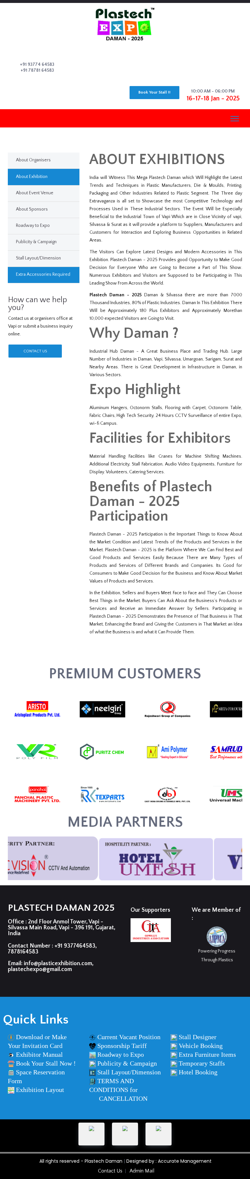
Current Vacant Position (128, 1036)
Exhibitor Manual (39, 1054)
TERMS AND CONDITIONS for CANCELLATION (118, 1089)
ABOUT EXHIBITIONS (157, 160)
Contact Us (110, 1171)
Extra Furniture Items (207, 1054)
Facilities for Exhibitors (160, 438)
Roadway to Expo (33, 225)
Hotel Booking (198, 1072)
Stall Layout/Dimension (38, 258)
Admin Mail (142, 1171)
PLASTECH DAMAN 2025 (61, 908)
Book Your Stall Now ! (46, 1063)
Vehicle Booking (201, 1045)
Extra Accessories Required (43, 274)
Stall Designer (197, 1036)
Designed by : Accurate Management (169, 1161)
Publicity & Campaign (36, 241)
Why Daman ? (133, 333)
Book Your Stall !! (154, 92)
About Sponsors (32, 209)
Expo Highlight (135, 390)
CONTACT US (35, 351)
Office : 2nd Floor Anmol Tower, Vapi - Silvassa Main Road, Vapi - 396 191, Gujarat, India (61, 928)
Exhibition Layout (40, 1089)
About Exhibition (32, 176)
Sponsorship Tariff (122, 1045)
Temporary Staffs (202, 1063)
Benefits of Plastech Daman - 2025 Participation (150, 501)
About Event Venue (34, 193)
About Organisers (33, 160)
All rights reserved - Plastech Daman (80, 1161)
